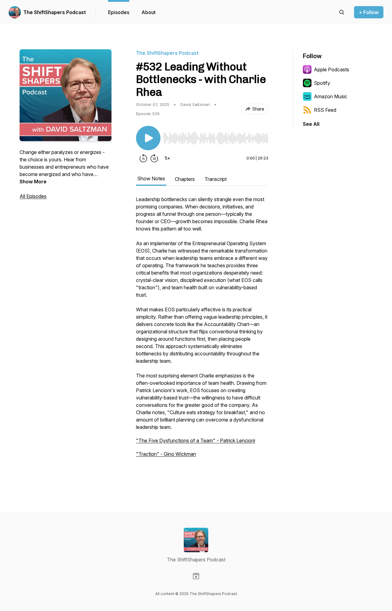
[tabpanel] (202, 337)
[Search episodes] (341, 12)
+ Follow (369, 12)
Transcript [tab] (216, 179)
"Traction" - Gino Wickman (166, 454)
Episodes (118, 12)
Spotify (322, 83)
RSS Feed (325, 110)
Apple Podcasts (331, 69)
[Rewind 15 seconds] (143, 158)
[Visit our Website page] (196, 576)
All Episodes (33, 196)
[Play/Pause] (148, 138)
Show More (33, 181)
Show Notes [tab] (151, 178)
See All (311, 124)
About (148, 12)
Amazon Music (330, 96)
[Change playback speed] (167, 158)
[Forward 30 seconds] (154, 158)
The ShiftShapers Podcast (54, 12)
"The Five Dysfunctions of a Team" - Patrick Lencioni (195, 440)
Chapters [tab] (185, 179)
